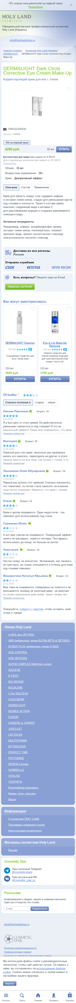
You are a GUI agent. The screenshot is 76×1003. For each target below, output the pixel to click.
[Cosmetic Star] (18, 939)
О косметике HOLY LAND (23, 818)
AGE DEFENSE (17, 658)
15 (30, 349)
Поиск (22, 1000)
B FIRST (13, 675)
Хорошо (9, 983)
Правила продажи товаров (17, 952)
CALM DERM (16, 699)
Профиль (53, 1000)
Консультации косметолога (25, 830)
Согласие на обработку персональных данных (28, 956)
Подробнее (35, 7)
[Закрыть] (71, 5)
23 (65, 349)
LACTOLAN (15, 734)
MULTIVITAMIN (17, 740)
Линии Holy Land (17, 627)
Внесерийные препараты (23, 787)
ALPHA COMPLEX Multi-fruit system (30, 664)
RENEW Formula (18, 764)
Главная (38, 1000)
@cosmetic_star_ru (23, 880)
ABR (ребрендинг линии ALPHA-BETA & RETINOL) (39, 640)
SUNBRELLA (16, 770)
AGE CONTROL (17, 652)
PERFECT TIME (18, 752)
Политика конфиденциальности (20, 948)
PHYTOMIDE (16, 758)
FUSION (13, 717)
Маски (12, 799)
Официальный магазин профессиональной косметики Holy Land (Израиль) (35, 28)
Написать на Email (20, 286)
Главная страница (12, 50)
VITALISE (14, 775)
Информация (15, 811)
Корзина (70, 1000)
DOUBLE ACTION (19, 711)
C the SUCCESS (18, 693)
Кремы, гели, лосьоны (22, 793)
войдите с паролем (31, 609)
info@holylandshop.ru (22, 40)
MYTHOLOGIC (17, 746)
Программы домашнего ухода (26, 824)
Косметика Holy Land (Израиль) (42, 50)
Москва (12, 850)
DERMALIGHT (10, 54)
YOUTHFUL (15, 781)
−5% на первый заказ (16, 142)
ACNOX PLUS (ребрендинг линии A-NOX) (33, 646)
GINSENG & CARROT (21, 722)
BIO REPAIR (16, 681)
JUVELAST (15, 728)
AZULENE (14, 670)
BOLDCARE (15, 687)
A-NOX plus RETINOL (21, 634)
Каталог (6, 1000)
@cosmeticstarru (22, 872)
